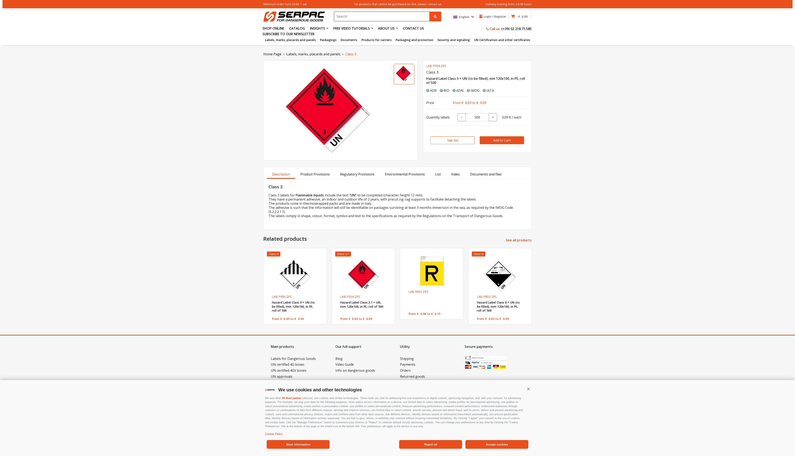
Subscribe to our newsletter (288, 34)
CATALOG (297, 28)
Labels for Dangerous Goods (293, 358)
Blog (339, 358)
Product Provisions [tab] (315, 174)
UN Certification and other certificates (502, 40)
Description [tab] (281, 174)
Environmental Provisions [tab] (405, 174)
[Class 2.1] (363, 275)
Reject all (430, 444)
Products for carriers (376, 40)
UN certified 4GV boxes (288, 370)
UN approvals (281, 376)
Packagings (328, 40)
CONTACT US (413, 28)
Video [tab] (455, 174)
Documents (349, 40)
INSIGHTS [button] (318, 28)
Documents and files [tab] (486, 174)
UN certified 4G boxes (287, 364)
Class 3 (350, 54)
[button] (528, 389)
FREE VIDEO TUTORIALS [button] (352, 28)
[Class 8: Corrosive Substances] (500, 275)
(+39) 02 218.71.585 (516, 29)
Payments (407, 364)
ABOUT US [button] (386, 28)
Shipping (407, 358)
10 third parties (291, 398)
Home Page (272, 54)
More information (298, 444)
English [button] (463, 17)
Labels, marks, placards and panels (290, 40)
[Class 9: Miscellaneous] (295, 275)
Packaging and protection (414, 40)
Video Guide (344, 364)
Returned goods (412, 376)
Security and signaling (453, 40)
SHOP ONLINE (273, 28)
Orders (405, 370)
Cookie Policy (274, 433)
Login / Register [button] (495, 16)
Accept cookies (497, 444)
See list (452, 140)
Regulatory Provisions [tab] (357, 174)
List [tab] (438, 174)
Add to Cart (502, 140)
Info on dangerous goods (355, 370)
